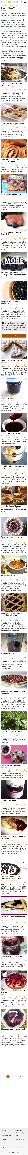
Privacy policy (20, 1133)
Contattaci (19, 1130)
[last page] (20, 1076)
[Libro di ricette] (13, 2)
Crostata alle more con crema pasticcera (12, 302)
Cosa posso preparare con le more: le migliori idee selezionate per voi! (13, 274)
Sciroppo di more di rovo (10, 433)
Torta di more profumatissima (12, 194)
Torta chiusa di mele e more (11, 361)
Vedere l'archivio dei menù (6, 1136)
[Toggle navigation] (25, 2)
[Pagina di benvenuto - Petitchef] (2, 5)
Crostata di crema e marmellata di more (14, 917)
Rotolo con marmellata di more (12, 123)
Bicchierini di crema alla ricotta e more (13, 467)
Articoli (4, 1142)
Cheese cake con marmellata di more (13, 1030)
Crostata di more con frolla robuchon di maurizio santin (11, 877)
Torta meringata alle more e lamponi (11, 538)
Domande (4, 1139)
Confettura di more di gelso (11, 956)
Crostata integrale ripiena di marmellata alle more (11, 614)
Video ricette (5, 1133)
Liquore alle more (7, 653)
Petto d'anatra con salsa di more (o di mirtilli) (13, 233)
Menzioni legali (20, 1139)
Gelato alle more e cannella (11, 766)
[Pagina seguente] (16, 1076)
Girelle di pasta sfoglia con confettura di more (11, 160)
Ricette (4, 1130)
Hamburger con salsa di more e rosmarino (13, 837)
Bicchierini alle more (8, 800)
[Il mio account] (17, 2)
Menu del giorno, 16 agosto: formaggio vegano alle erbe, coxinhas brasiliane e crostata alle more (14, 509)
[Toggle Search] (21, 2)
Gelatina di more (7, 399)
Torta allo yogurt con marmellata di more (13, 992)
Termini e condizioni (18, 1136)
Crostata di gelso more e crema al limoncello (13, 692)
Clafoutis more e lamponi (10, 575)
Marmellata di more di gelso (11, 731)
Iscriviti (14, 336)
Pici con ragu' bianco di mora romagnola (12, 84)
